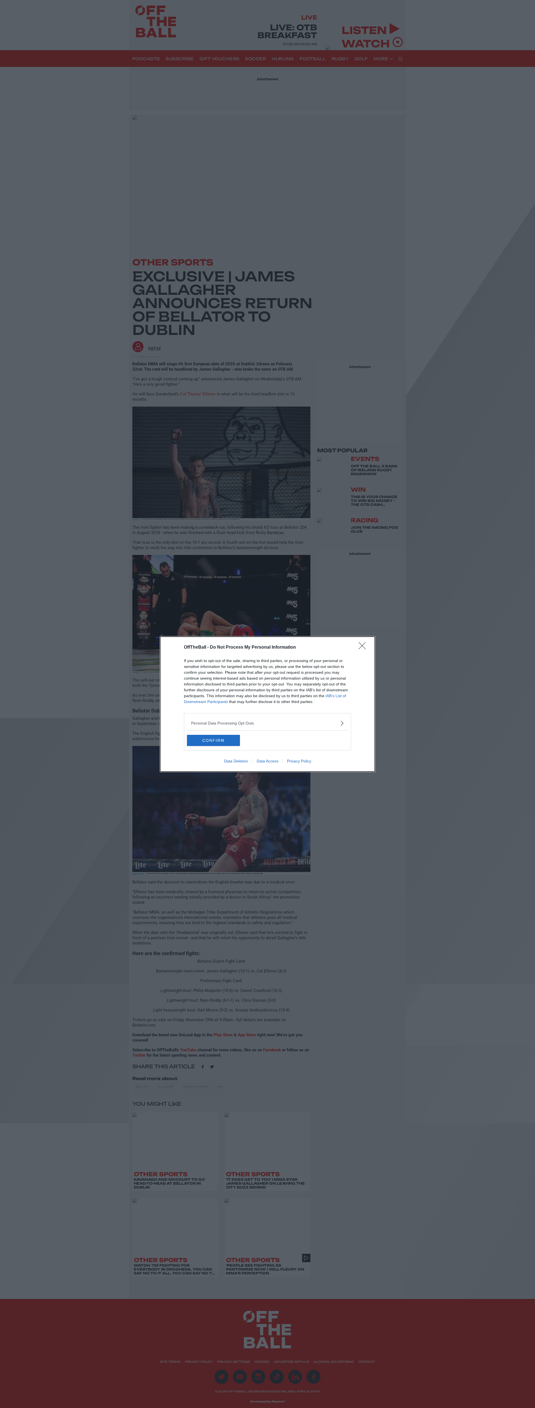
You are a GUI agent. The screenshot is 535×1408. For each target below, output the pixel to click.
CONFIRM (213, 740)
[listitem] (267, 723)
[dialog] (267, 704)
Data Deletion (236, 761)
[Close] (364, 647)
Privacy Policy (299, 761)
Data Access (267, 761)
